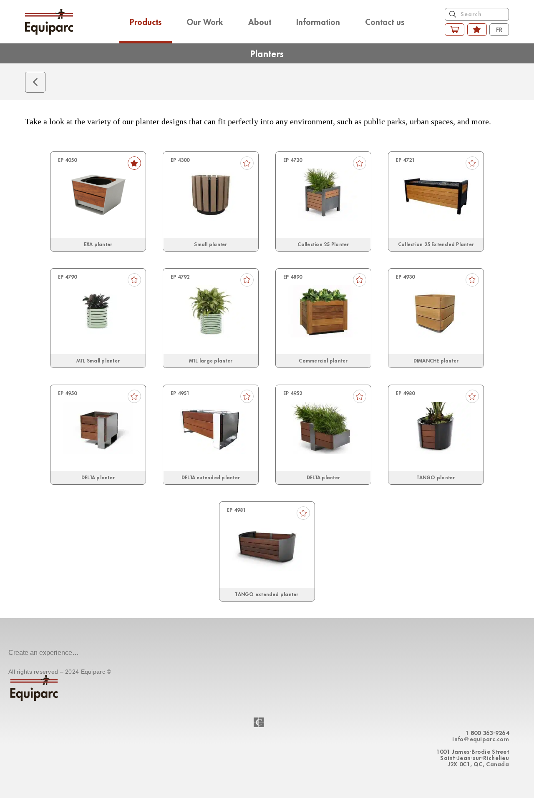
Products (145, 21)
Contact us (384, 21)
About (259, 21)
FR (499, 29)
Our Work (204, 21)
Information (318, 21)
